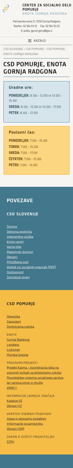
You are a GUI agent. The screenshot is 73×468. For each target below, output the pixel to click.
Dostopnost (15, 272)
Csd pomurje (35, 49)
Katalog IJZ (14, 401)
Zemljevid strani (18, 277)
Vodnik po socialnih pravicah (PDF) (31, 267)
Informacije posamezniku (25, 424)
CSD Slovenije (13, 49)
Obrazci (12, 257)
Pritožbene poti (17, 262)
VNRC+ (12, 388)
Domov (12, 227)
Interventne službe (20, 237)
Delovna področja (19, 232)
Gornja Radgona (18, 340)
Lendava (13, 345)
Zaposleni (14, 322)
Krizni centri (15, 242)
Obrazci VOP (15, 429)
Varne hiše (14, 247)
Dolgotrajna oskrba (20, 327)
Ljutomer (13, 350)
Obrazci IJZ (14, 406)
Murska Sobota (17, 355)
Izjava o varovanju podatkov (26, 419)
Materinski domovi (20, 252)
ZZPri (10, 442)
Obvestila (13, 317)
